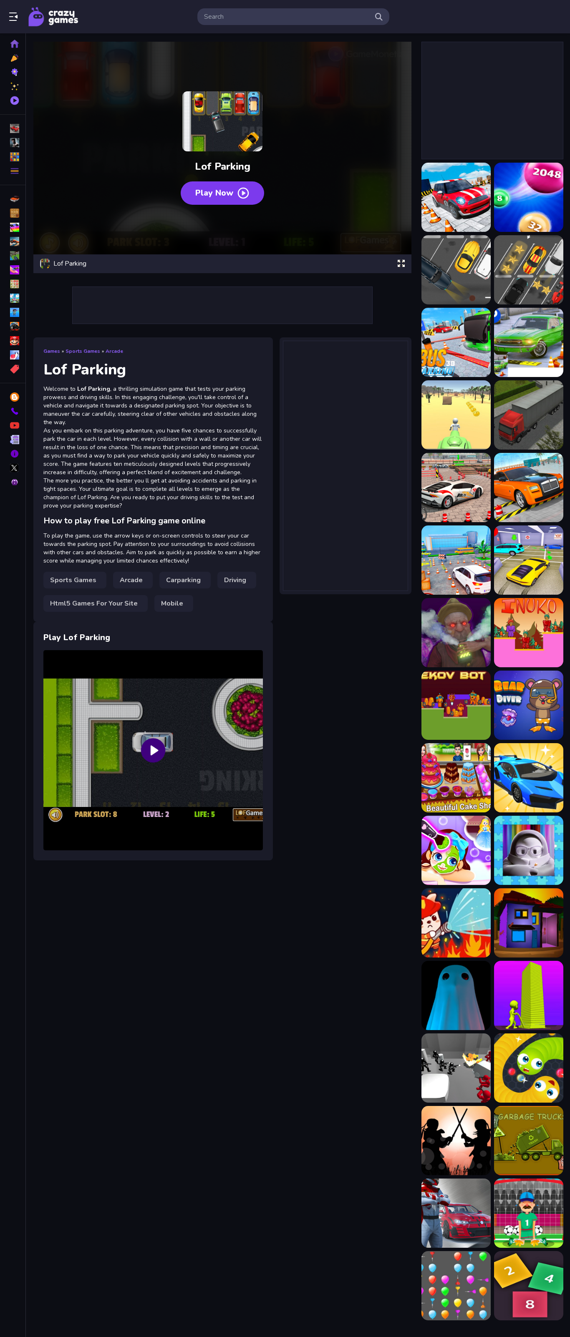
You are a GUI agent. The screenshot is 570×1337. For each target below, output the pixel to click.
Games (51, 351)
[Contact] (12, 411)
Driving (235, 580)
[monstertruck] (12, 326)
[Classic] (12, 213)
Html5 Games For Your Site (94, 603)
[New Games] (12, 58)
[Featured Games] (12, 86)
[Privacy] (12, 482)
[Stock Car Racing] (456, 1213)
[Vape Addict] (456, 632)
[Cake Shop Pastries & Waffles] (456, 777)
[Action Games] (12, 143)
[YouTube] (12, 425)
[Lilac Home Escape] (528, 923)
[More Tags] (12, 369)
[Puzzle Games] (12, 157)
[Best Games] (12, 72)
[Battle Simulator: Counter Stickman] (456, 1068)
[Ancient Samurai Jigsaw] (456, 1140)
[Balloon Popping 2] (456, 1285)
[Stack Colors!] (528, 995)
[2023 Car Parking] (456, 197)
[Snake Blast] (528, 1068)
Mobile (172, 603)
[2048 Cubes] (528, 1285)
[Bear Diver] (528, 705)
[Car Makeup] (528, 777)
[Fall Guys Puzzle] (528, 850)
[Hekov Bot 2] (456, 705)
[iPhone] (12, 227)
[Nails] (12, 270)
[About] (12, 454)
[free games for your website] (12, 241)
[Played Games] (12, 100)
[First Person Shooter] (12, 256)
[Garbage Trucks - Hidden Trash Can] (528, 1140)
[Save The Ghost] (456, 995)
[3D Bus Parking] (456, 342)
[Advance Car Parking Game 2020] (528, 560)
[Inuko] (528, 632)
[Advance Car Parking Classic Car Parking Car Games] (528, 487)
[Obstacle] (12, 355)
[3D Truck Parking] (528, 415)
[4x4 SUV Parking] (456, 487)
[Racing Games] (12, 128)
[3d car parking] (528, 342)
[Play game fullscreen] (401, 263)
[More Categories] (12, 171)
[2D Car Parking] (456, 269)
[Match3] (12, 284)
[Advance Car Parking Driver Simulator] (456, 560)
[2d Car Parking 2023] (528, 269)
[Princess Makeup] (456, 850)
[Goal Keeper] (528, 1213)
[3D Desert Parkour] (456, 415)
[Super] (12, 341)
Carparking (183, 580)
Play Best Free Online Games (53, 16)
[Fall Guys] (12, 312)
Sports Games (83, 351)
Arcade (114, 351)
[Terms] (12, 439)
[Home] (12, 44)
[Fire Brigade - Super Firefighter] (456, 923)
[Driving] (12, 199)
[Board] (12, 298)
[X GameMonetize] (12, 468)
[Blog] (12, 397)
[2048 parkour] (528, 197)
